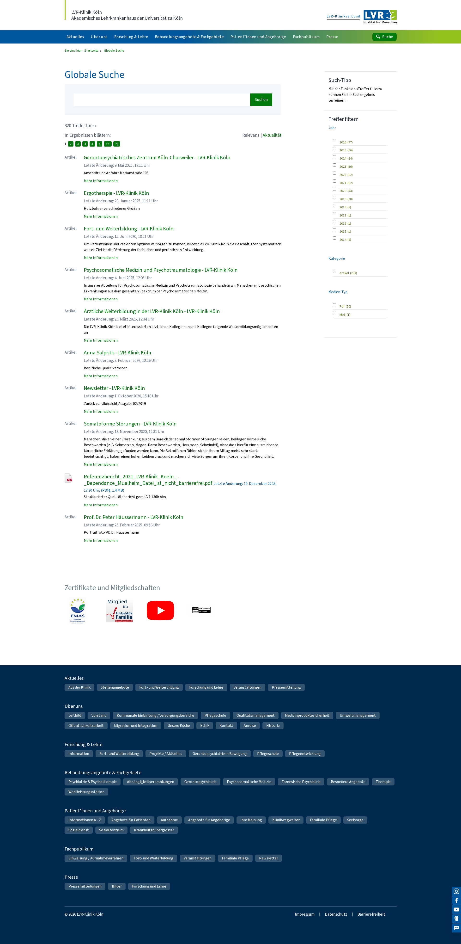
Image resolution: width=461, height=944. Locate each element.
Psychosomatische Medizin (249, 781)
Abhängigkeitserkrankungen (150, 781)
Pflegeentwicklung (305, 753)
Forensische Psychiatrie (301, 781)
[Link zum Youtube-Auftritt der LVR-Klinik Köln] (160, 610)
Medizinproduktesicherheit (307, 715)
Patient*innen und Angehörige (95, 811)
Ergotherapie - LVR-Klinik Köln (116, 193)
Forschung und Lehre (206, 687)
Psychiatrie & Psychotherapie (92, 781)
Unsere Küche (179, 725)
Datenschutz (336, 914)
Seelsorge (355, 819)
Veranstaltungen (247, 687)
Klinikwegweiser (286, 819)
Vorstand (98, 715)
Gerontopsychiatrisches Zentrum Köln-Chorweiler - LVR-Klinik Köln (157, 157)
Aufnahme (169, 819)
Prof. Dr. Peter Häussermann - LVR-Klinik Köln (133, 517)
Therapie (383, 781)
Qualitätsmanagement (256, 715)
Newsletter (268, 858)
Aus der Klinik (79, 687)
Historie (273, 725)
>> (108, 144)
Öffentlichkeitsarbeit (86, 725)
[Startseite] (362, 17)
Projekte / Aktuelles (165, 753)
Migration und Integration (135, 725)
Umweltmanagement (358, 715)
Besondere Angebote (348, 781)
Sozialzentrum (111, 830)
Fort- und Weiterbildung (159, 687)
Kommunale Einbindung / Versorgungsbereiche (155, 715)
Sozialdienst (78, 830)
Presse (71, 877)
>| (116, 144)
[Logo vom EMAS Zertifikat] (78, 610)
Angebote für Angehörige (209, 819)
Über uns (74, 706)
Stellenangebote (115, 687)
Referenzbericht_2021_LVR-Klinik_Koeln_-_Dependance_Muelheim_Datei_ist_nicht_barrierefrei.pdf (148, 480)
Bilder (117, 886)
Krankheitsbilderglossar (154, 830)
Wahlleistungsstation (86, 791)
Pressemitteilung (286, 687)
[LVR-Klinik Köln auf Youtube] (456, 909)
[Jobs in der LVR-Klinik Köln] (456, 927)
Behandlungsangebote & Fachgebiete (103, 772)
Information (78, 753)
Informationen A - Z (84, 819)
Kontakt (226, 725)
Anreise (250, 725)
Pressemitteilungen (85, 886)
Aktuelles (74, 678)
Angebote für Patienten (131, 819)
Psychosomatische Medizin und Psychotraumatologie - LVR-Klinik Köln (161, 269)
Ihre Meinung (251, 819)
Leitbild (74, 715)
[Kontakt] (456, 918)
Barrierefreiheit (371, 914)
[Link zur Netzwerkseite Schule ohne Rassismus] (201, 610)
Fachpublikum (79, 849)
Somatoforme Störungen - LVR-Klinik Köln (130, 423)
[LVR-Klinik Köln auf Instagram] (456, 891)
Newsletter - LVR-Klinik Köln (114, 388)
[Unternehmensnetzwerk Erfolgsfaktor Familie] (119, 610)
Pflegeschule (215, 715)
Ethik (204, 725)
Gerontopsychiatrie (200, 781)
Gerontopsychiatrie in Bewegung (220, 753)
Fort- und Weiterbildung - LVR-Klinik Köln (129, 228)
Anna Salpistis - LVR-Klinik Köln (117, 352)
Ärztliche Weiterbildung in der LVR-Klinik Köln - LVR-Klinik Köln (152, 311)
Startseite (91, 50)
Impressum (305, 914)
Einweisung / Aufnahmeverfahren (95, 858)
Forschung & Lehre (83, 744)
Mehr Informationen (101, 180)
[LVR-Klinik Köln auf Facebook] (456, 900)
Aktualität (272, 135)
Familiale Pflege (323, 819)
